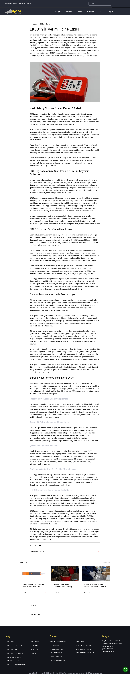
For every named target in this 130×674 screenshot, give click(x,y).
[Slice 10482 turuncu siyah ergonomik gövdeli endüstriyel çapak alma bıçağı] (34, 573)
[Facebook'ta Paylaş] (31, 546)
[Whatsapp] (125, 669)
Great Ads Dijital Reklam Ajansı (58, 673)
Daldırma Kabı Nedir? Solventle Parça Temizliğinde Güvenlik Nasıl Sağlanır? (64, 586)
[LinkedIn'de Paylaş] (40, 546)
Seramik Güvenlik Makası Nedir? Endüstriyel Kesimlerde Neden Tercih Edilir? (95, 586)
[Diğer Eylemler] (99, 24)
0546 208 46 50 (26, 3)
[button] (80, 12)
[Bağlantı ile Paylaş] (45, 546)
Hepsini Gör (106, 562)
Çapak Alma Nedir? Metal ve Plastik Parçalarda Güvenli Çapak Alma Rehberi (33, 586)
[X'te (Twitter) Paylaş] (35, 546)
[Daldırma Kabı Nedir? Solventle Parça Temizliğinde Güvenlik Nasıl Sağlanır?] (65, 573)
